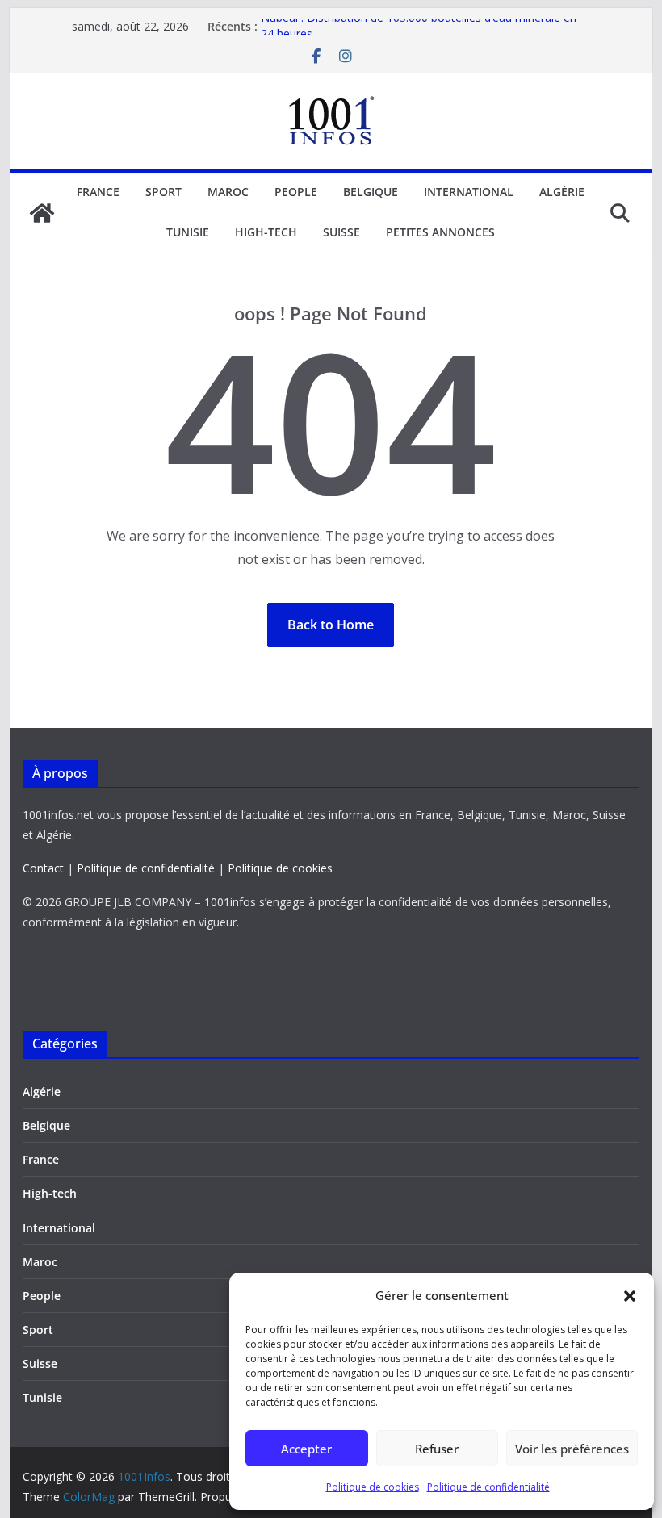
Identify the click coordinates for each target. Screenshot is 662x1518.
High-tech (266, 232)
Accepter (306, 1449)
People (295, 191)
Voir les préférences (572, 1449)
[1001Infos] (42, 213)
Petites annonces (440, 232)
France (98, 191)
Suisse (341, 232)
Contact (43, 868)
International (468, 191)
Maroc (228, 191)
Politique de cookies (372, 1487)
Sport (163, 191)
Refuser (437, 1449)
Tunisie (187, 232)
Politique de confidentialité (488, 1487)
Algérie (561, 191)
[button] (630, 1296)
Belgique (370, 191)
